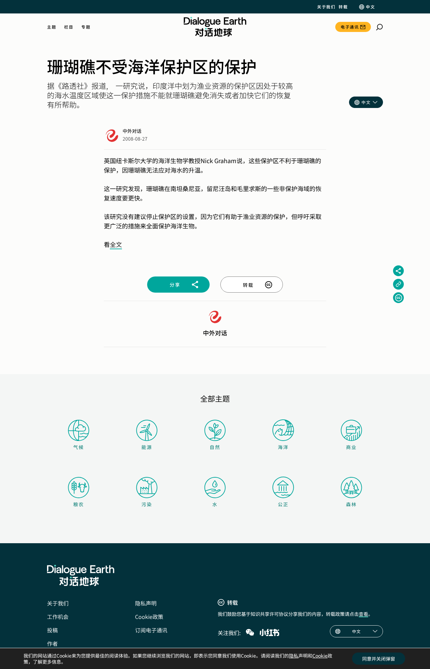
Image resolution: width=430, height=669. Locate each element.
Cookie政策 (149, 616)
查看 (363, 613)
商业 (351, 447)
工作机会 (58, 616)
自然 (215, 447)
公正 (283, 504)
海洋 (283, 447)
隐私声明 (146, 603)
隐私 (293, 655)
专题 (85, 27)
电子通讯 (350, 27)
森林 (351, 504)
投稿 (52, 630)
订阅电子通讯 (151, 630)
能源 (146, 447)
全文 (116, 244)
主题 (51, 27)
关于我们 (326, 6)
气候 (78, 447)
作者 (52, 643)
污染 (146, 504)
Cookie (320, 655)
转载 (343, 6)
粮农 (78, 504)
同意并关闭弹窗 (378, 658)
